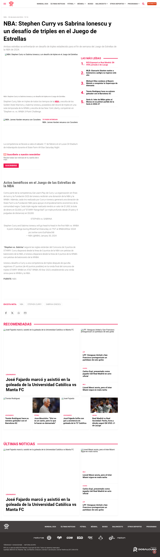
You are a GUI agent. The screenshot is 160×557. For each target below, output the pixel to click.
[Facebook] (6, 313)
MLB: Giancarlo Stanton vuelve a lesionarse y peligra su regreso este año (101, 73)
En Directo (152, 4)
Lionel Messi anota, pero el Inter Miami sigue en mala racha (97, 388)
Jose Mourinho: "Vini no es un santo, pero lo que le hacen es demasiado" (45, 420)
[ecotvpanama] (80, 539)
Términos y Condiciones (13, 545)
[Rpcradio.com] (90, 539)
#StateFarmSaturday (39, 229)
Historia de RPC (30, 545)
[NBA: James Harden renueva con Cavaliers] (22, 120)
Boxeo (90, 4)
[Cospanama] (70, 539)
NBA (5, 17)
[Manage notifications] (154, 552)
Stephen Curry (35, 304)
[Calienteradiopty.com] (100, 539)
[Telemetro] (49, 539)
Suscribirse (11, 165)
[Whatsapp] (19, 313)
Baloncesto (101, 4)
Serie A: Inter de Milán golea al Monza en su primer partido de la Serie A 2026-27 (100, 101)
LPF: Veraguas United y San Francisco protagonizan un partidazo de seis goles (95, 357)
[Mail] (25, 313)
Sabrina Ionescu (53, 304)
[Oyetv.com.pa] (59, 539)
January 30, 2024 (49, 235)
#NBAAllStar (64, 229)
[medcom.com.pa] (121, 539)
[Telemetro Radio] (111, 539)
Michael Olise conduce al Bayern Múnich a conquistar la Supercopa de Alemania (101, 83)
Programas (133, 4)
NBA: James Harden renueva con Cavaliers (60, 122)
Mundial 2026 (42, 4)
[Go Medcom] (39, 539)
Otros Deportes (117, 4)
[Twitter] (12, 313)
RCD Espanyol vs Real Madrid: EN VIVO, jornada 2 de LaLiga (100, 63)
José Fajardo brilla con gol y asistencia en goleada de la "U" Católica (74, 420)
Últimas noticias (57, 4)
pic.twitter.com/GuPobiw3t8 (41, 232)
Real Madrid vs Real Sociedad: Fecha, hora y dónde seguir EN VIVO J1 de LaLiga (103, 422)
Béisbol (80, 4)
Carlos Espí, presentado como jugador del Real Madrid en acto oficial (97, 373)
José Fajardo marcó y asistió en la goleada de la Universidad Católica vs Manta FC (41, 384)
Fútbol (70, 4)
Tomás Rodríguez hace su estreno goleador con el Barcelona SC (100, 92)
